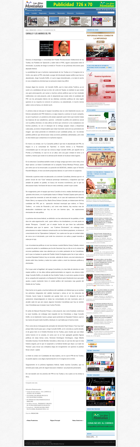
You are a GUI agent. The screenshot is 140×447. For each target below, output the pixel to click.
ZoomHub (109, 369)
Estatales (52, 13)
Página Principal (55, 420)
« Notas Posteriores (32, 420)
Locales (34, 13)
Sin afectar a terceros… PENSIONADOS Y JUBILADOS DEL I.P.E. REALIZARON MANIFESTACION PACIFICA (39, 404)
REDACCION (33, 30)
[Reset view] (95, 369)
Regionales (43, 13)
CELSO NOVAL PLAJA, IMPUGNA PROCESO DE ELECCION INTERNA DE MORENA (37, 396)
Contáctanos (80, 13)
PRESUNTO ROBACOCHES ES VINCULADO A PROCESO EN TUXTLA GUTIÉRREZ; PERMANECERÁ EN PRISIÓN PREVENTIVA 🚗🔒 (80, 23)
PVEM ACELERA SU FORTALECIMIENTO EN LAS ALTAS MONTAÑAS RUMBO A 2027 (103, 328)
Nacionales (61, 13)
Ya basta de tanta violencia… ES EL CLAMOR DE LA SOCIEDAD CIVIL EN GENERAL (39, 392)
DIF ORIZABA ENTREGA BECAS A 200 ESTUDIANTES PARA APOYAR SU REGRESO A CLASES (103, 305)
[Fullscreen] (97, 369)
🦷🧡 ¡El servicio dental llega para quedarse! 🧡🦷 (107, 20)
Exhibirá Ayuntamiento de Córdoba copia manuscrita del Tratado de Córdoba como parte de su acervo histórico (103, 248)
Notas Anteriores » (77, 420)
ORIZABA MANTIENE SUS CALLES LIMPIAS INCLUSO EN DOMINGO (103, 316)
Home (27, 30)
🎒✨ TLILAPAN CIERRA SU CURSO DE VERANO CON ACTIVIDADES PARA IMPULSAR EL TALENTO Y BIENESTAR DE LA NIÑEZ (104, 292)
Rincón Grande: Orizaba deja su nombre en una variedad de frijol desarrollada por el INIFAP (102, 235)
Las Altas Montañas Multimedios (43, 442)
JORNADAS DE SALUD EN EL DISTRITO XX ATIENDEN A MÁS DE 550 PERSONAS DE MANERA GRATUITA (42, 22)
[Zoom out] (89, 369)
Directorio (70, 13)
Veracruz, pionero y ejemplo (101, 209)
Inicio (27, 13)
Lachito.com (111, 442)
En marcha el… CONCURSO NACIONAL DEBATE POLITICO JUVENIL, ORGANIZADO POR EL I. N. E (38, 408)
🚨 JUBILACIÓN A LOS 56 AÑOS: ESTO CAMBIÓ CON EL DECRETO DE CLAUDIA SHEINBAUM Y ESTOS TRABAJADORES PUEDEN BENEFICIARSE (104, 262)
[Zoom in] (92, 369)
